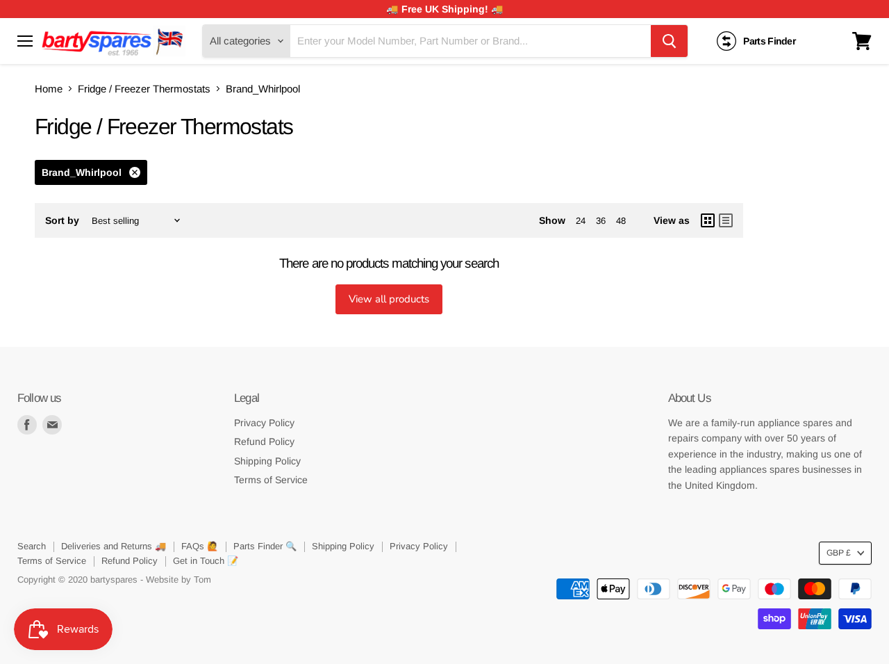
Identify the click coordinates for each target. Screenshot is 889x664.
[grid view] (708, 220)
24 (580, 221)
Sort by (62, 220)
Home (49, 89)
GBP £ (838, 553)
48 (621, 221)
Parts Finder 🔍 (265, 546)
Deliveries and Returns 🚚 (113, 546)
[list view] (726, 220)
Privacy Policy (264, 422)
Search (31, 546)
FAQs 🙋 (199, 546)
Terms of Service (271, 479)
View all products (389, 299)
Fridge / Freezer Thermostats (144, 89)
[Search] (669, 41)
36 (601, 221)
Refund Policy (264, 441)
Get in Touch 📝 (205, 561)
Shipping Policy (267, 461)
